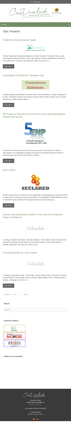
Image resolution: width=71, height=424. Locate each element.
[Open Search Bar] (69, 24)
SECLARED (9, 170)
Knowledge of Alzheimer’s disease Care (23, 75)
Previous (7, 294)
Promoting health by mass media (20, 252)
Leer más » (8, 66)
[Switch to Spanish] (34, 419)
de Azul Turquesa (39, 414)
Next (26, 294)
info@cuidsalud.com (35, 404)
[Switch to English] (37, 419)
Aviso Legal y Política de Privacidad (35, 408)
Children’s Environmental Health (19, 40)
